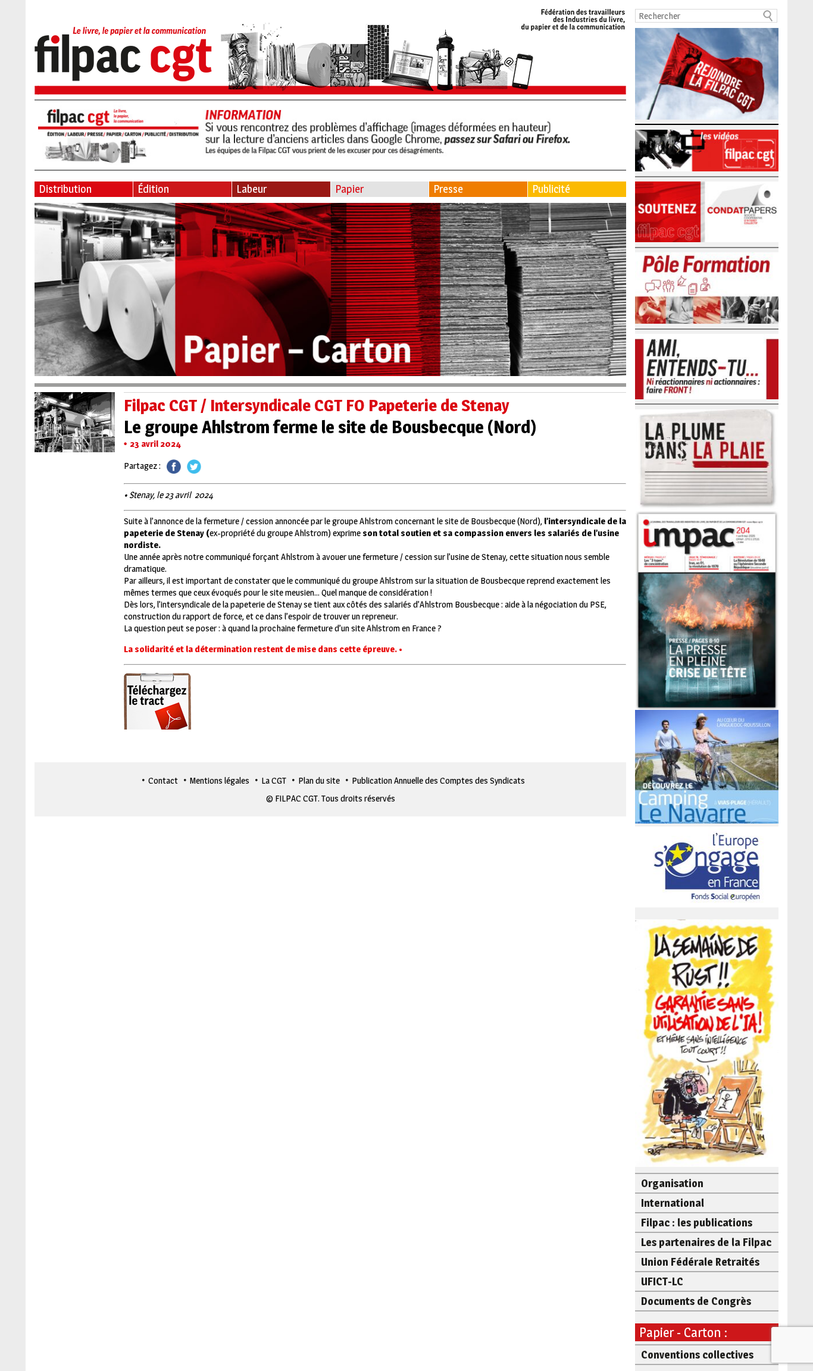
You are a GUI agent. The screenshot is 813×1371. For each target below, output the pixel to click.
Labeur (251, 189)
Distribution (65, 189)
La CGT (273, 780)
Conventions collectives (697, 1354)
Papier (349, 189)
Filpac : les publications (696, 1222)
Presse (448, 189)
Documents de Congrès (696, 1301)
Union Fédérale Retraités (700, 1262)
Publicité (551, 189)
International (672, 1203)
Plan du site (319, 780)
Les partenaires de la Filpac (706, 1242)
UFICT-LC (662, 1281)
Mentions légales (219, 780)
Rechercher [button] (768, 16)
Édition (153, 189)
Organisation (672, 1183)
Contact (163, 780)
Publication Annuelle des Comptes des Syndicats (438, 780)
